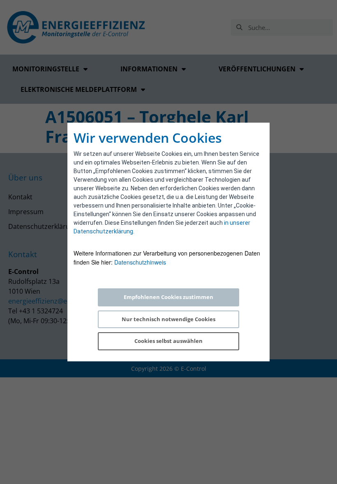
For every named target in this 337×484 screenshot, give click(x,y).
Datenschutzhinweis (140, 262)
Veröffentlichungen (257, 68)
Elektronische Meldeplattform (79, 89)
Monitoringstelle (45, 68)
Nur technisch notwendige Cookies (168, 319)
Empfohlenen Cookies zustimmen (168, 297)
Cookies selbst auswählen (168, 341)
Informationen (149, 68)
